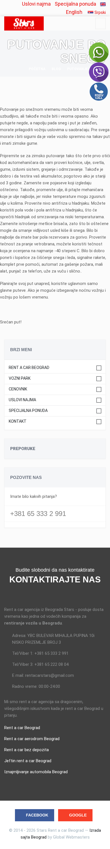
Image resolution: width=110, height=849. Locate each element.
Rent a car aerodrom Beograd (32, 738)
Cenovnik (18, 389)
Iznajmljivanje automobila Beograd (36, 771)
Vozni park (19, 378)
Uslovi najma (36, 4)
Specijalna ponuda (75, 4)
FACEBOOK (37, 815)
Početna (37, 69)
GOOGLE (78, 815)
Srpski (99, 12)
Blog (56, 69)
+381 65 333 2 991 (38, 513)
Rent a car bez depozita (26, 749)
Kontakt (18, 421)
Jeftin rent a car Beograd (27, 760)
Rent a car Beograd (29, 368)
